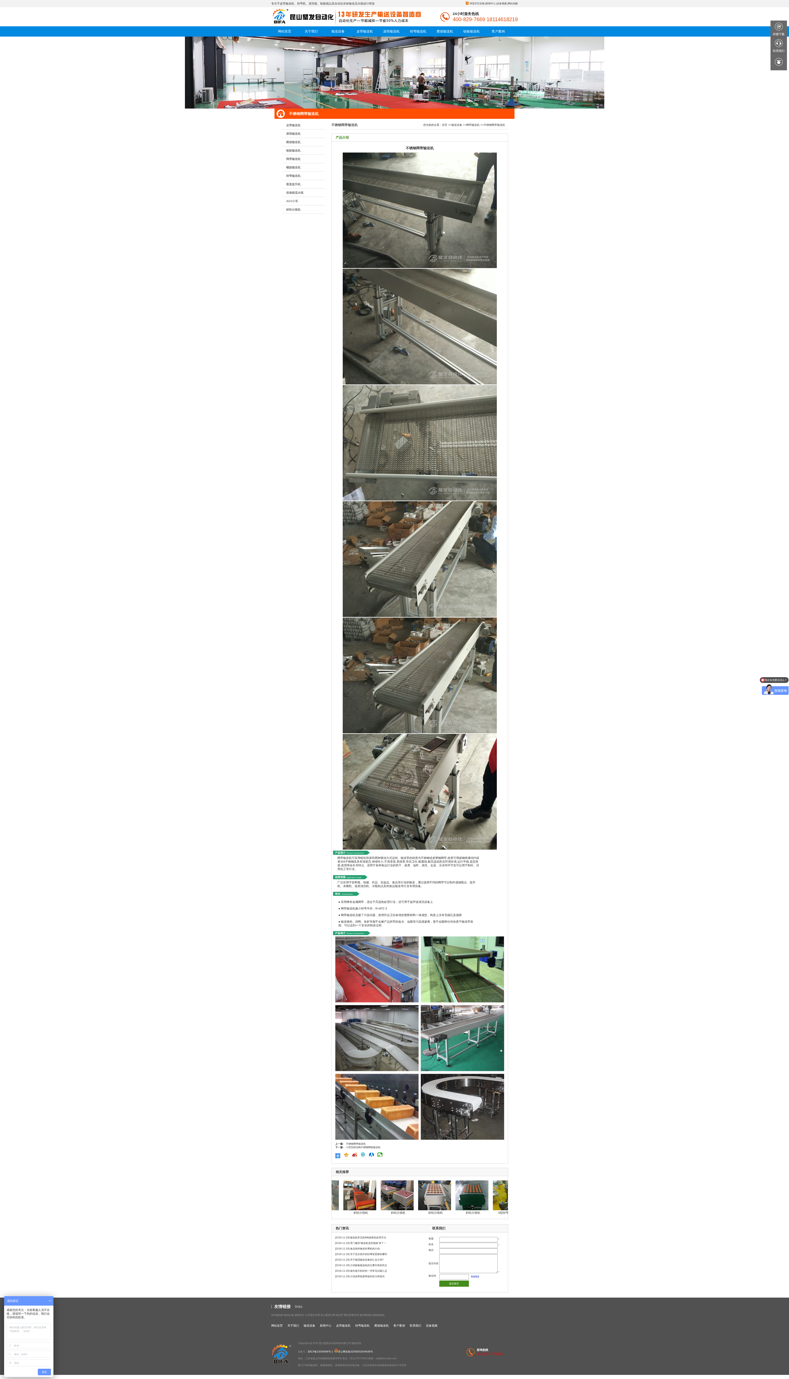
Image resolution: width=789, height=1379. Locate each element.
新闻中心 (491, 3)
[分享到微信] (381, 1154)
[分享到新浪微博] (355, 1154)
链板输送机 (293, 150)
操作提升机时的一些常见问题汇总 (368, 1270)
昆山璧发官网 (328, 1315)
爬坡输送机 (293, 142)
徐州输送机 (277, 1315)
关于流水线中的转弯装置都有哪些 (368, 1254)
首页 (444, 124)
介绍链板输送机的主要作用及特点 (368, 1265)
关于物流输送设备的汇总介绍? (367, 1259)
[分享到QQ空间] (347, 1154)
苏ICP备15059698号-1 (320, 1351)
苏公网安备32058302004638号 (355, 1351)
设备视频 (502, 3)
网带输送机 (293, 159)
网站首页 (277, 1325)
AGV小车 (292, 201)
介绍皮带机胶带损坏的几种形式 (367, 1276)
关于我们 (293, 1325)
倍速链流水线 (294, 192)
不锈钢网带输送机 (494, 124)
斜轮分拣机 (293, 209)
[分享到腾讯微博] (364, 1154)
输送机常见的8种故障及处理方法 (368, 1237)
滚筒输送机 (293, 133)
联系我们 (415, 1325)
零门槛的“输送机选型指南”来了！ (368, 1243)
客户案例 (399, 1325)
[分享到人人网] (372, 1154)
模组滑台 (300, 1315)
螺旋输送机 (293, 167)
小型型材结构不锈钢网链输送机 (363, 1147)
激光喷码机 (365, 1315)
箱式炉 (339, 1315)
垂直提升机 (293, 184)
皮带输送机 (293, 125)
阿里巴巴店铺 (477, 3)
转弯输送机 (293, 175)
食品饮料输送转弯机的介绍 (365, 1248)
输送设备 (456, 124)
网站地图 (513, 3)
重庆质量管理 (351, 1315)
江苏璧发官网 (312, 1315)
